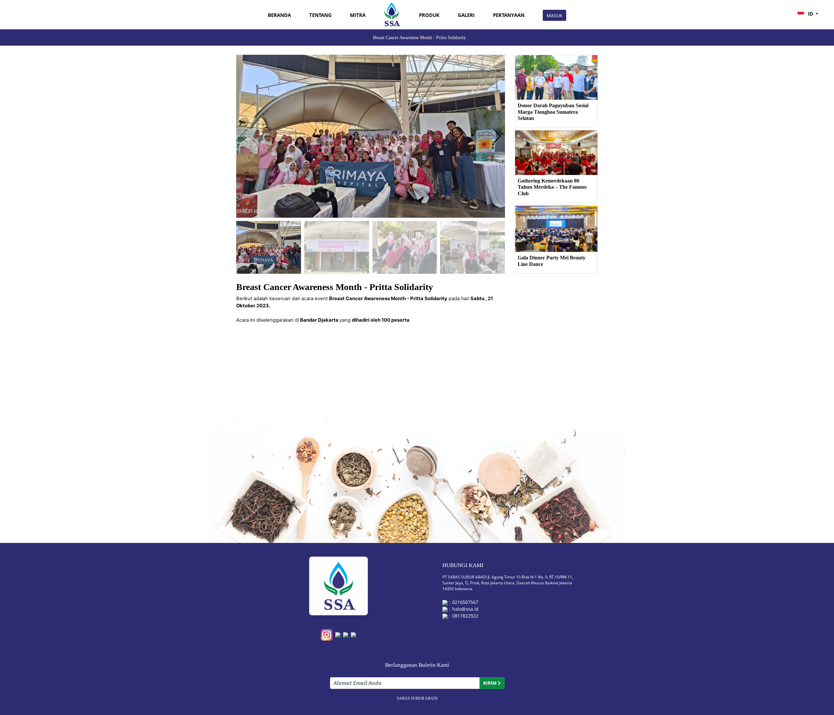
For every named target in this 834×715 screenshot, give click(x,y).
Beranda (279, 15)
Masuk (555, 15)
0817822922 (465, 616)
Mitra (358, 15)
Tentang (320, 15)
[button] (497, 136)
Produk (429, 15)
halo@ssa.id (465, 609)
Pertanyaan (509, 15)
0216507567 (465, 602)
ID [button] (810, 13)
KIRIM (490, 683)
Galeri (466, 15)
